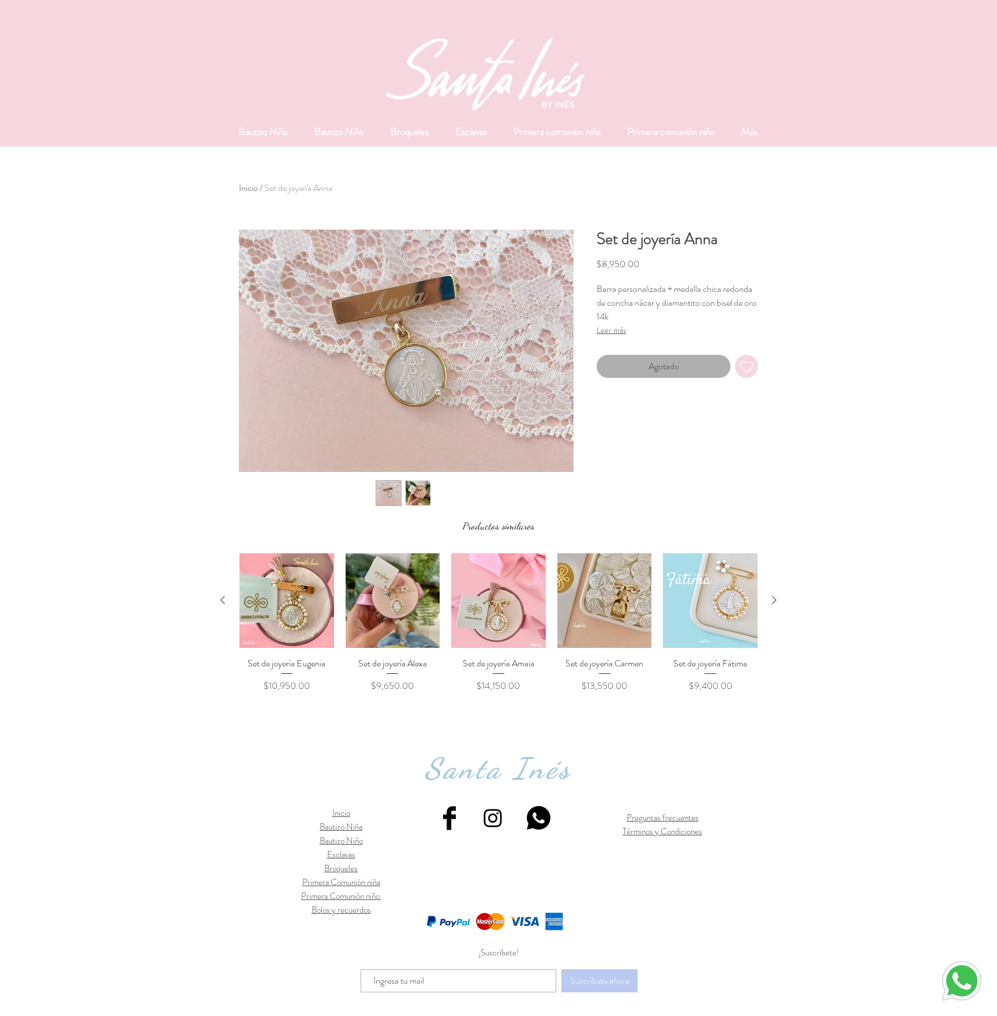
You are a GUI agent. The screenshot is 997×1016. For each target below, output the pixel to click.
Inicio (248, 187)
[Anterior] (223, 600)
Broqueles (341, 868)
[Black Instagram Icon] (493, 818)
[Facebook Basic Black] (449, 818)
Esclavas (341, 854)
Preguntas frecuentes (663, 817)
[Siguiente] (774, 600)
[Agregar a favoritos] (746, 366)
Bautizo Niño (341, 840)
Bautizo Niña (341, 826)
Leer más (611, 330)
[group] (498, 623)
